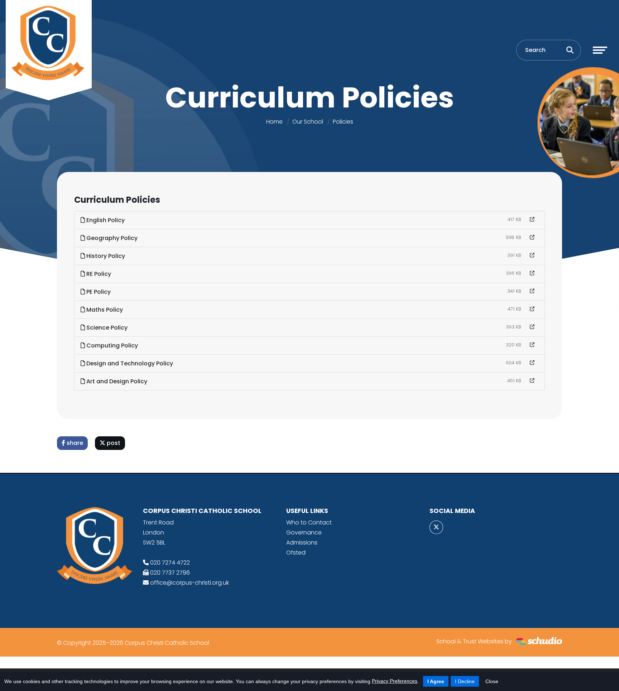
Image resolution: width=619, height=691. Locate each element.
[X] (436, 527)
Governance (304, 532)
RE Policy (98, 274)
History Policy (105, 256)
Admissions (301, 542)
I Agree (435, 681)
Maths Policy (104, 310)
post (112, 443)
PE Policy (98, 292)
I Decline (465, 681)
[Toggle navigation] (600, 50)
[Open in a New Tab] (532, 219)
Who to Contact (309, 522)
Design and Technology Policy (129, 363)
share (74, 443)
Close (491, 681)
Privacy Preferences (394, 681)
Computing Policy (111, 345)
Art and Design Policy (116, 381)
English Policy (105, 220)
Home (274, 121)
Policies (343, 121)
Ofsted (296, 552)
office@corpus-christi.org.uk (189, 583)
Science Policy (106, 327)
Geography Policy (111, 238)
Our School (307, 121)
